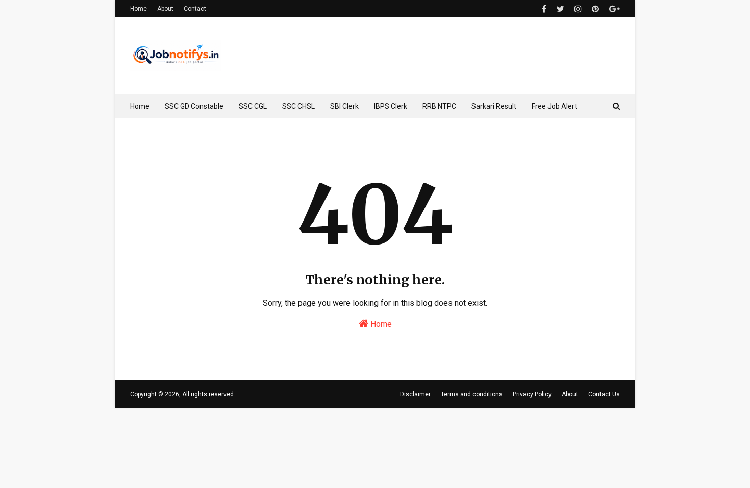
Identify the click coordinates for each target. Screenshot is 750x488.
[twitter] (560, 9)
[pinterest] (595, 9)
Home (138, 8)
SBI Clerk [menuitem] (344, 106)
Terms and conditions (472, 394)
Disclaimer (415, 394)
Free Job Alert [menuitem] (554, 106)
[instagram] (578, 9)
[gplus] (613, 9)
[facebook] (544, 9)
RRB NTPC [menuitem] (439, 106)
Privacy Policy (532, 394)
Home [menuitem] (139, 106)
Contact (195, 8)
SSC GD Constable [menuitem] (194, 106)
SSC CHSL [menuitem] (298, 106)
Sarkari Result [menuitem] (493, 106)
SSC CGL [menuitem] (253, 106)
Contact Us (604, 394)
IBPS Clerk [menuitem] (390, 106)
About (165, 8)
